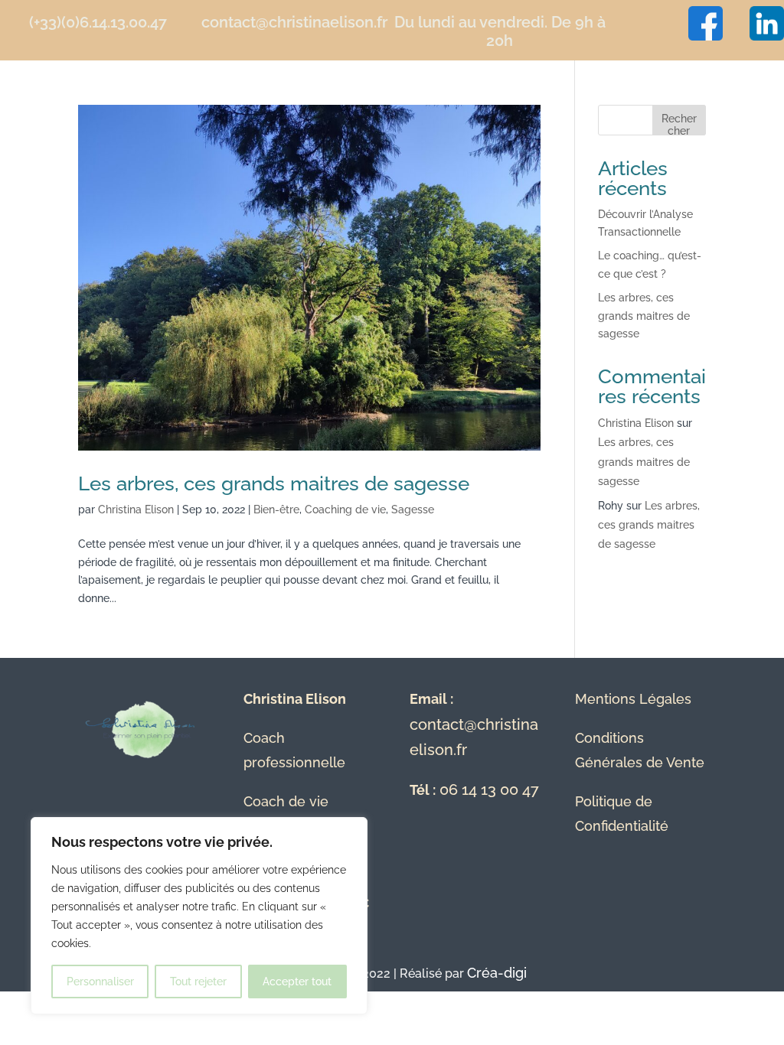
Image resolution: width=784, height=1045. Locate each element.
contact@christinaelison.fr (294, 22)
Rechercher (679, 123)
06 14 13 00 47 (489, 789)
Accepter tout (297, 981)
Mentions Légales (633, 699)
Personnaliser (100, 981)
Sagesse (412, 509)
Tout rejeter (198, 981)
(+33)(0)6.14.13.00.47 (98, 22)
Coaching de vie (345, 509)
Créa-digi (497, 973)
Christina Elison (136, 509)
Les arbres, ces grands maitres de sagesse (273, 483)
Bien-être (276, 509)
